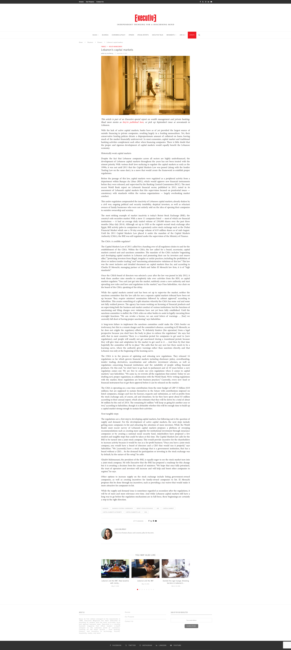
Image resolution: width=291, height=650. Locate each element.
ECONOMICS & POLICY (118, 35)
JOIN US (182, 35)
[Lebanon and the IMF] (146, 568)
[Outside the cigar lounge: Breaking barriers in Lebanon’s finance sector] (176, 568)
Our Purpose (90, 2)
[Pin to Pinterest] (153, 521)
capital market (168, 508)
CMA (145, 512)
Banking (105, 508)
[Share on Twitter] (151, 521)
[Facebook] (200, 2)
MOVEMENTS (171, 35)
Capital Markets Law (133, 512)
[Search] (199, 35)
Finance (99, 42)
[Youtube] (211, 2)
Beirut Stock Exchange (145, 508)
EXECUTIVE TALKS (157, 35)
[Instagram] (205, 2)
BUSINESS (105, 35)
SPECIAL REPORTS (143, 35)
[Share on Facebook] (148, 521)
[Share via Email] (156, 521)
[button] (104, 574)
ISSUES (95, 35)
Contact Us (100, 2)
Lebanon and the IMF (145, 581)
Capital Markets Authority (112, 512)
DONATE (192, 35)
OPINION (131, 35)
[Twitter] (203, 2)
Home (81, 42)
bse (158, 508)
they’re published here (133, 122)
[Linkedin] (208, 2)
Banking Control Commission (122, 508)
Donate (81, 2)
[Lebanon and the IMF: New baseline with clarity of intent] (115, 568)
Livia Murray (110, 53)
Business (90, 42)
